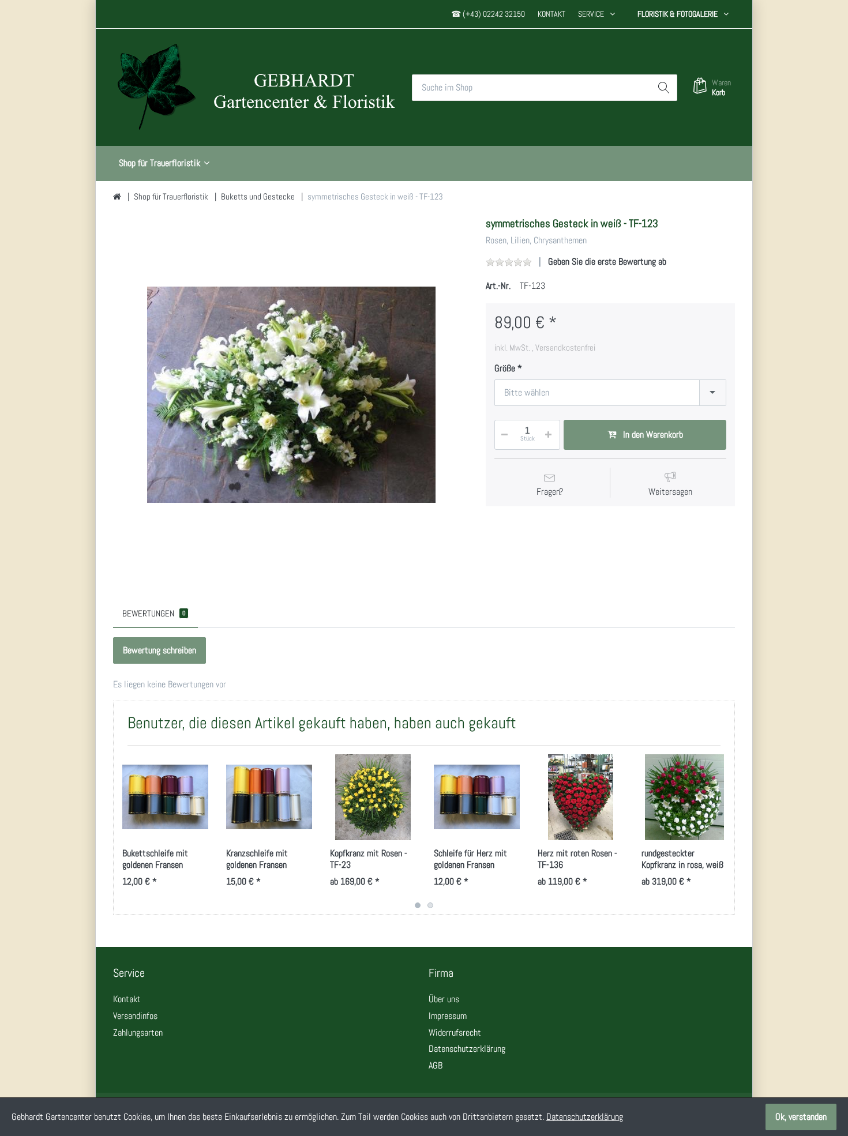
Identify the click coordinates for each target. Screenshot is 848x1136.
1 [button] (418, 905)
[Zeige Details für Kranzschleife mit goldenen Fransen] (269, 797)
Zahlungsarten (138, 1032)
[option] (291, 395)
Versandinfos (135, 1016)
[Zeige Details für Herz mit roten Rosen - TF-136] (581, 797)
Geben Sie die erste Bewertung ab (607, 261)
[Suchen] (664, 87)
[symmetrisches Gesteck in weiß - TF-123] (291, 395)
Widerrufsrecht (455, 1032)
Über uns (444, 999)
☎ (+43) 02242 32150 (488, 14)
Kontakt (551, 14)
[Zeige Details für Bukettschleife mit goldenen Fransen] (165, 797)
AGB (435, 1065)
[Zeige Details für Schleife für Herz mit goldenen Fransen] (477, 797)
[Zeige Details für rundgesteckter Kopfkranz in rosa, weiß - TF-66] (684, 797)
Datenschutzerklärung (467, 1049)
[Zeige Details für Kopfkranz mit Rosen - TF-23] (373, 797)
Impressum (448, 1016)
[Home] (117, 196)
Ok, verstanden (801, 1117)
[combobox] (610, 392)
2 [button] (430, 905)
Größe (504, 368)
